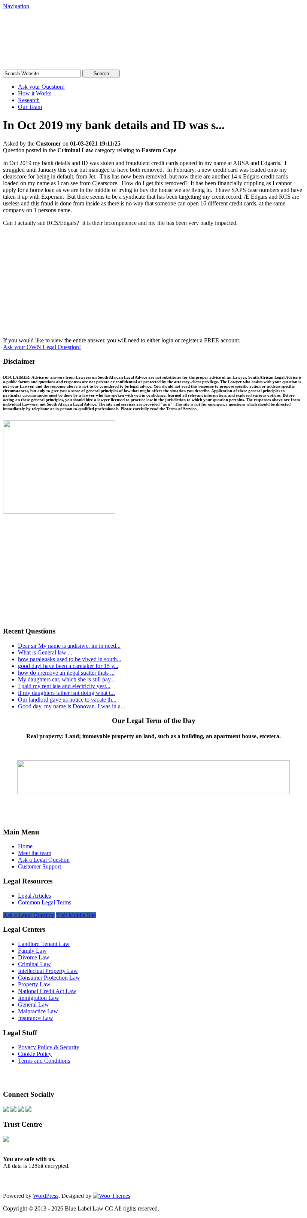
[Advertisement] (153, 284)
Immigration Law (38, 998)
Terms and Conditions (44, 1060)
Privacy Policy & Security (48, 1047)
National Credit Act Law (47, 991)
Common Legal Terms (44, 902)
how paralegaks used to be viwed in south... (69, 659)
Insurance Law (35, 1018)
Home (25, 846)
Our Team (30, 107)
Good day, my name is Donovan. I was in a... (71, 706)
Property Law (34, 984)
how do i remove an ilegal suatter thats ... (66, 672)
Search (101, 73)
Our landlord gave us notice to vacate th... (67, 699)
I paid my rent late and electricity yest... (64, 686)
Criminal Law (34, 964)
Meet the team (34, 853)
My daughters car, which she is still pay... (66, 679)
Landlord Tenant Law (44, 944)
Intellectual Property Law (48, 971)
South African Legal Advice (79, 24)
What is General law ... (45, 652)
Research (29, 100)
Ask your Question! (41, 86)
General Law (33, 1004)
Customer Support (39, 866)
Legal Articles (34, 895)
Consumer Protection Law (49, 977)
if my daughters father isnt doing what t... (66, 693)
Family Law (32, 950)
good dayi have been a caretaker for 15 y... (68, 666)
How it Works (34, 93)
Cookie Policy (35, 1054)
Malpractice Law (38, 1011)
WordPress (45, 1196)
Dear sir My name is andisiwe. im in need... (69, 645)
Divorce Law (33, 957)
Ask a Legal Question (44, 860)
